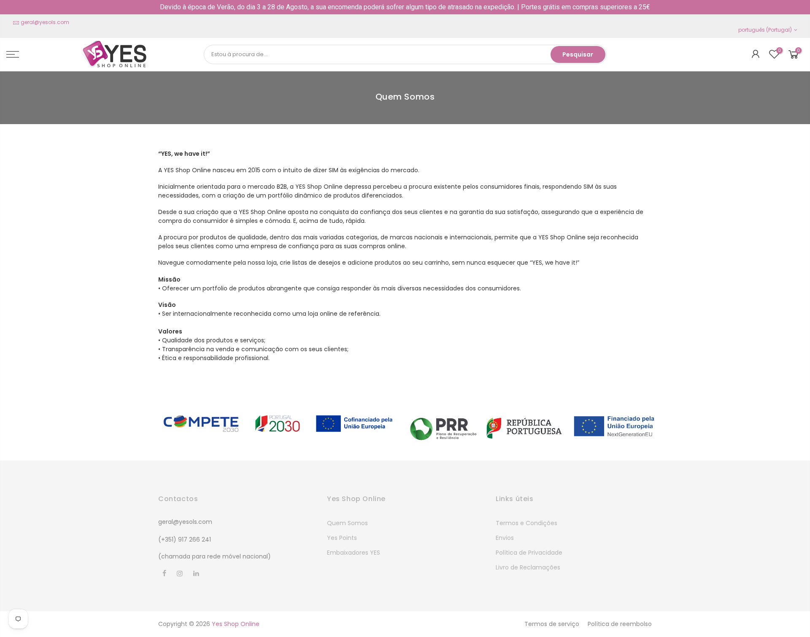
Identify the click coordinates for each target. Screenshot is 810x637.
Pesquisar (577, 54)
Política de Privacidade (529, 552)
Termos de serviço (551, 624)
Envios (505, 538)
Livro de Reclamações (528, 567)
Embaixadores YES (353, 552)
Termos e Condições (526, 523)
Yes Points (342, 538)
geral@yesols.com (45, 22)
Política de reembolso (620, 624)
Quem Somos (347, 523)
